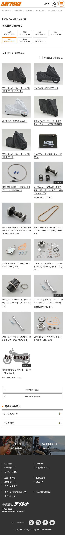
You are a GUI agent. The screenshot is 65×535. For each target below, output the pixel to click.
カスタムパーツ (10, 413)
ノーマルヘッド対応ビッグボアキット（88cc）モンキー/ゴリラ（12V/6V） (48, 266)
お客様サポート (42, 467)
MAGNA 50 (40, 10)
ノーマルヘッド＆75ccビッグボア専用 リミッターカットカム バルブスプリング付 (48, 190)
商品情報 (18, 10)
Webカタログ (9, 467)
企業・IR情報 (9, 477)
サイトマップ (9, 496)
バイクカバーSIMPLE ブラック (46, 88)
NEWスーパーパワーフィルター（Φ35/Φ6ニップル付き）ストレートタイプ (16, 302)
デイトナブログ (10, 486)
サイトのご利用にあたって (15, 492)
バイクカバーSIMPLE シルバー (14, 121)
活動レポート (9, 482)
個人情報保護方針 (43, 492)
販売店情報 (40, 477)
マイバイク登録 (10, 471)
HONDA (29, 10)
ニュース (39, 482)
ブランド (40, 463)
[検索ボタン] (55, 4)
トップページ (6, 10)
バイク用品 (8, 422)
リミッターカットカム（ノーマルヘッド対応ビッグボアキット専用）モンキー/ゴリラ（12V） (16, 230)
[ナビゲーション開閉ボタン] (61, 4)
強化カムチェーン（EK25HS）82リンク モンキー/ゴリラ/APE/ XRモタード (48, 230)
